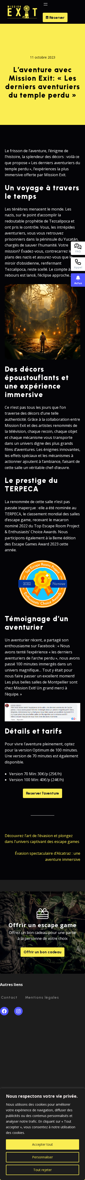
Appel (78, 267)
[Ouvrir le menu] (45, 4)
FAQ (78, 251)
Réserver (56, 17)
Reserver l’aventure (42, 793)
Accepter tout (42, 1144)
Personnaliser (42, 1157)
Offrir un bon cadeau (42, 952)
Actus (78, 283)
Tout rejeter (42, 1170)
